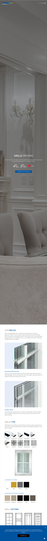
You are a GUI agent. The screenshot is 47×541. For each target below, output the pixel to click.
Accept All (23, 535)
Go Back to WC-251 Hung (23, 171)
